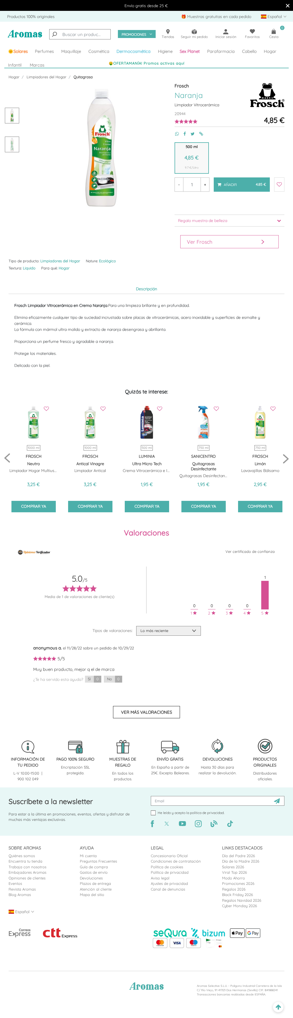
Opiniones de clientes (27, 878)
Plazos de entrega (95, 883)
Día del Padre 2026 (238, 855)
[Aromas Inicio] (25, 37)
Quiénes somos (22, 855)
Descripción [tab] (146, 288)
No (113, 679)
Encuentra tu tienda (25, 861)
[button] (190, 51)
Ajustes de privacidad (169, 883)
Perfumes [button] (44, 51)
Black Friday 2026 (237, 894)
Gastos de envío (94, 872)
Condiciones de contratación (176, 861)
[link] (17, 51)
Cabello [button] (249, 51)
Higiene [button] (165, 51)
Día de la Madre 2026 (240, 861)
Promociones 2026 (238, 883)
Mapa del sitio (92, 894)
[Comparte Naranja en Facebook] (182, 134)
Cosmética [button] (98, 51)
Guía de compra (94, 867)
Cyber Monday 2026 (239, 905)
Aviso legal (160, 878)
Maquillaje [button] (71, 51)
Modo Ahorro (233, 878)
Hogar (14, 77)
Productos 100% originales (31, 16)
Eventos (15, 883)
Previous (7, 458)
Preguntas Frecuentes (98, 861)
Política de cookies (167, 867)
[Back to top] (278, 1007)
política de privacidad (207, 813)
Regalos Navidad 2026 (241, 900)
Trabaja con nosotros (27, 867)
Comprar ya (33, 506)
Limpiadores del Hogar (46, 77)
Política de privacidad (170, 872)
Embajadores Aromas (27, 872)
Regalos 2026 (234, 889)
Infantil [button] (14, 65)
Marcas (37, 65)
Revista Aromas (22, 889)
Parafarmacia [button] (221, 51)
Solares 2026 (233, 867)
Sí (93, 679)
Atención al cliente (96, 889)
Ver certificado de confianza (250, 551)
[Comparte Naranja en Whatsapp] (175, 134)
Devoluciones (91, 878)
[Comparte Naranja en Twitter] (190, 134)
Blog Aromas (20, 894)
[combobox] (80, 34)
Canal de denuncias (168, 889)
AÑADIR (241, 182)
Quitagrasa (83, 77)
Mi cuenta (88, 855)
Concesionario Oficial (169, 855)
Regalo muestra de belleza (202, 220)
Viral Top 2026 (234, 872)
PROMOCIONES (134, 34)
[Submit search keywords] (54, 34)
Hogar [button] (270, 51)
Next (286, 458)
